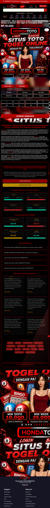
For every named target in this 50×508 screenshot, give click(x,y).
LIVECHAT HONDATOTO (25, 116)
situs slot (9, 156)
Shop (4, 7)
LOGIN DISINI (22, 86)
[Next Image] (47, 54)
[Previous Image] (2, 54)
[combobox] (23, 10)
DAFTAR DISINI (7, 86)
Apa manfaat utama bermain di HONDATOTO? (16, 257)
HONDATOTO (4, 129)
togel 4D (10, 151)
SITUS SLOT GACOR (19, 352)
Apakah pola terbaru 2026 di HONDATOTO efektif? (17, 263)
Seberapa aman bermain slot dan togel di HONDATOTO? (18, 268)
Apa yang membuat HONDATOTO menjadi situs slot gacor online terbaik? (23, 247)
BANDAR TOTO (26, 349)
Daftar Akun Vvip (25, 185)
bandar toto (8, 143)
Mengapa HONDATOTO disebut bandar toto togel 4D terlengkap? (21, 252)
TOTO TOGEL (34, 349)
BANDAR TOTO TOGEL (30, 352)
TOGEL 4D (41, 349)
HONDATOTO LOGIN (38, 342)
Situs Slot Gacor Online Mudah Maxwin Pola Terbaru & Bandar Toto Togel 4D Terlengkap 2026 (25, 363)
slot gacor (36, 136)
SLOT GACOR (9, 349)
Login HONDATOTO (25, 181)
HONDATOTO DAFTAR (27, 342)
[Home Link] (12, 6)
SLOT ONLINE (17, 349)
